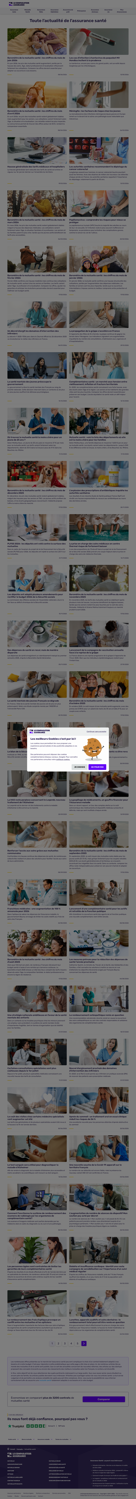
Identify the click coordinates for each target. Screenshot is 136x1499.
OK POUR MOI (97, 767)
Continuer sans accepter (94, 732)
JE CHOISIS (79, 767)
